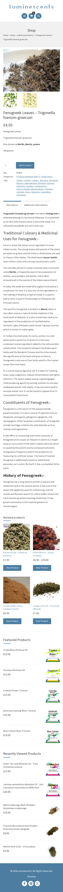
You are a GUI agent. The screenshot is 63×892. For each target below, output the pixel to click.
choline (19, 180)
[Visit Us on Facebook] (24, 883)
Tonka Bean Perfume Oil (15, 650)
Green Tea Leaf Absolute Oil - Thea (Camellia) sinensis (20, 765)
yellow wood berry (25, 35)
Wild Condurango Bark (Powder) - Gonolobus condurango (19, 806)
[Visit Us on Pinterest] (31, 883)
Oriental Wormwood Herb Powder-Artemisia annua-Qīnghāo (20, 827)
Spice (27, 192)
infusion (50, 183)
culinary (35, 180)
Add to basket (25, 165)
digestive (44, 180)
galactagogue (31, 183)
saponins (49, 189)
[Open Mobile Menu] (24, 16)
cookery (27, 180)
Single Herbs (46, 176)
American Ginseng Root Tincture (19, 710)
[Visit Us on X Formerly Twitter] (37, 883)
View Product (12, 567)
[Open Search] (38, 16)
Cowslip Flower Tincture (15, 690)
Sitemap (31, 876)
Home (5, 35)
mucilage (30, 186)
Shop (12, 35)
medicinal (20, 186)
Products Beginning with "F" (28, 176)
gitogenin (42, 183)
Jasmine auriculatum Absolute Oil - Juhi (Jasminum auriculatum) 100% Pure (23, 786)
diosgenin (53, 180)
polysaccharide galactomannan (30, 189)
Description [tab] (12, 205)
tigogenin (35, 192)
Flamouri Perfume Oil (14, 670)
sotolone (20, 192)
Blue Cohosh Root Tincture (16, 731)
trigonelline (46, 192)
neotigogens (40, 186)
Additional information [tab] (35, 205)
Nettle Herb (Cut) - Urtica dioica (19, 846)
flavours (20, 183)
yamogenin (21, 195)
